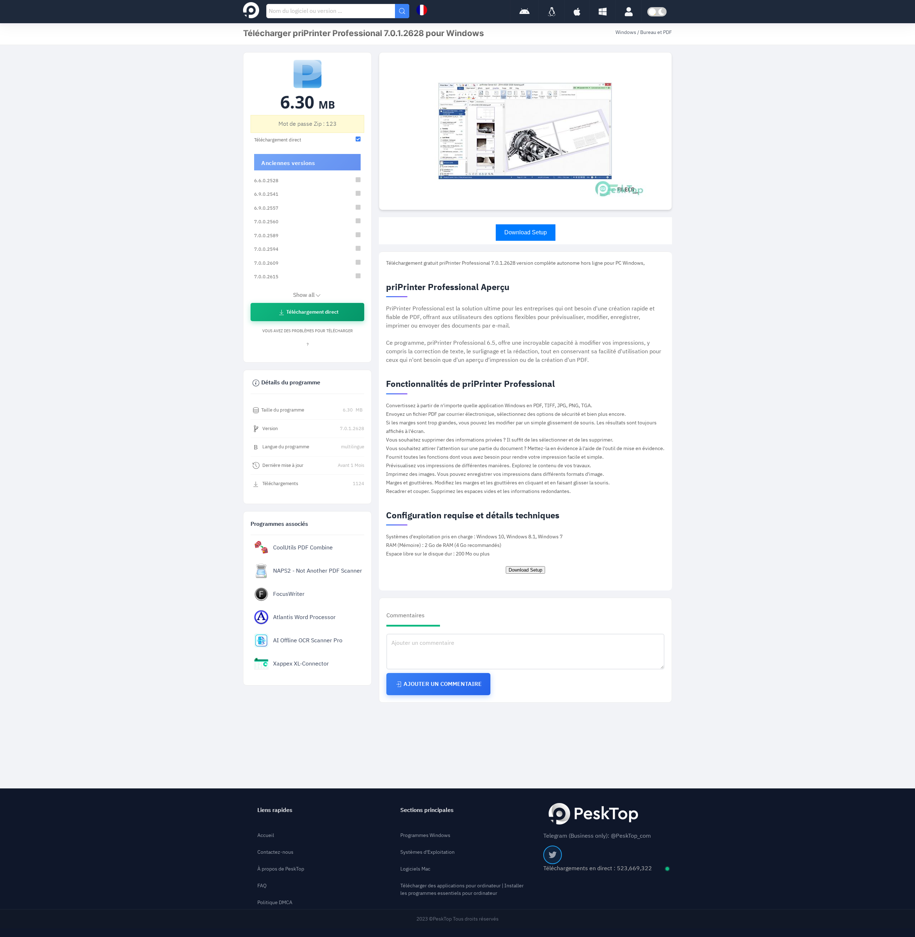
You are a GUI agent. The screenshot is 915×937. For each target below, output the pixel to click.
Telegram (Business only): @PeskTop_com (597, 836)
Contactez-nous (275, 852)
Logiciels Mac (415, 869)
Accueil (265, 835)
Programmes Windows (425, 835)
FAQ (262, 885)
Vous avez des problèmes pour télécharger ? (307, 338)
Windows (626, 32)
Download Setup (525, 232)
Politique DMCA (274, 902)
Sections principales (427, 810)
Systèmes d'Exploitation (427, 852)
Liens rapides (274, 810)
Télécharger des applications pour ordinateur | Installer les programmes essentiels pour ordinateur (462, 889)
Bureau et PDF (656, 32)
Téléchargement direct (311, 312)
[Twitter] (552, 855)
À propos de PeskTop (280, 869)
